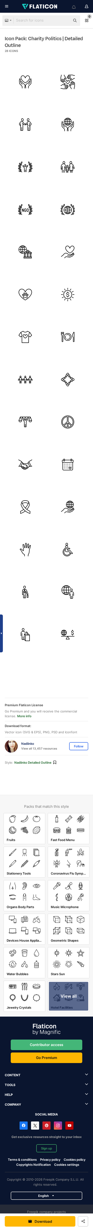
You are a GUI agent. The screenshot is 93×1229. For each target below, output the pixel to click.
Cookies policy (74, 1159)
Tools (10, 1085)
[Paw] (25, 294)
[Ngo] (25, 209)
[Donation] (67, 294)
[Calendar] (67, 464)
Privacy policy (50, 1159)
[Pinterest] (46, 1125)
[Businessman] (25, 592)
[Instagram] (58, 1125)
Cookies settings (66, 1164)
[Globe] (67, 124)
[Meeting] (67, 379)
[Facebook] (24, 1125)
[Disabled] (67, 549)
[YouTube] (69, 1125)
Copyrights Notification (33, 1164)
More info (24, 716)
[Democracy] (25, 422)
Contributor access (46, 1044)
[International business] (67, 592)
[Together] (25, 379)
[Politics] (67, 209)
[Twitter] (35, 1125)
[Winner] (25, 167)
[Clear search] (64, 20)
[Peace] (67, 422)
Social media (46, 1114)
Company (13, 1104)
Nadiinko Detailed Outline (33, 762)
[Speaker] (25, 634)
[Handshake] (25, 124)
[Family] (67, 167)
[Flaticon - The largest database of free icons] (40, 6)
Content (13, 1075)
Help (9, 1095)
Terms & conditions (22, 1159)
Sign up (46, 1148)
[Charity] (25, 82)
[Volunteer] (25, 549)
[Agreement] (25, 464)
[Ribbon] (25, 507)
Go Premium (46, 1057)
